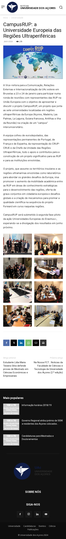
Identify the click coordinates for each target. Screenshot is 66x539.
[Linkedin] (21, 343)
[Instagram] (28, 514)
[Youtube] (46, 514)
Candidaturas (29, 526)
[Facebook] (6, 343)
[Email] (36, 343)
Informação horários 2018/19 (37, 405)
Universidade (17, 17)
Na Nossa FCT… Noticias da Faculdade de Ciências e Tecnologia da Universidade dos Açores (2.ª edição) (48, 367)
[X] (14, 343)
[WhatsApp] (28, 343)
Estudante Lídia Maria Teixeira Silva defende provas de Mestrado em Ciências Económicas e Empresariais (15, 369)
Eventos (42, 526)
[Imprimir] (43, 343)
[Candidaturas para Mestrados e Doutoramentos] (11, 440)
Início (5, 17)
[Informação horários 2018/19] (11, 409)
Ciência (52, 526)
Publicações (33, 529)
